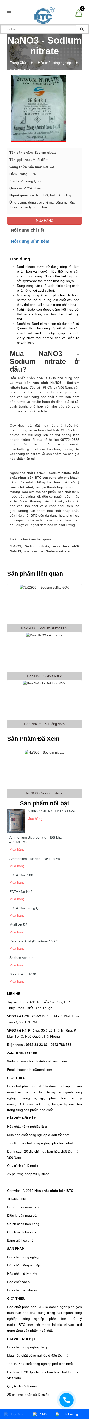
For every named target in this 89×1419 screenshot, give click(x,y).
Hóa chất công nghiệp (54, 63)
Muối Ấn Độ (18, 925)
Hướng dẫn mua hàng (23, 1207)
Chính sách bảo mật (22, 1232)
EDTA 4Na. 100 (21, 875)
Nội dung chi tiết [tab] (27, 230)
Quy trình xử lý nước (22, 1166)
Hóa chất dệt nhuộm (22, 1290)
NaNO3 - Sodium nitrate (44, 793)
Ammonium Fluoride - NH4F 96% (34, 859)
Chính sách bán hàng (23, 1224)
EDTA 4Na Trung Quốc (26, 908)
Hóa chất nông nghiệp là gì (27, 1126)
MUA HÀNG (44, 221)
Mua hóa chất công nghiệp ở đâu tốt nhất (38, 1135)
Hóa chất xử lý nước (22, 1273)
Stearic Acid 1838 (22, 974)
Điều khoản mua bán (22, 1215)
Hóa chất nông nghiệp (23, 1257)
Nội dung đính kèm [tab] (30, 241)
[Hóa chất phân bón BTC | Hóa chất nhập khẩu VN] (44, 15)
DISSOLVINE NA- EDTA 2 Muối (51, 811)
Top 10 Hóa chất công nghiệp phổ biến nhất (40, 1143)
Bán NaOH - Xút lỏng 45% (44, 724)
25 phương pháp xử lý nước (28, 1174)
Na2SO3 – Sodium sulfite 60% (44, 628)
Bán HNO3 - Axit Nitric (44, 676)
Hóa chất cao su (19, 1282)
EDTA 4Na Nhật (21, 892)
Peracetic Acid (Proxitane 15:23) (34, 941)
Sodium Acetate (21, 958)
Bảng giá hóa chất (20, 1240)
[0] (78, 13)
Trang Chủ (18, 63)
